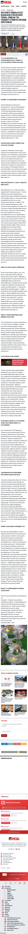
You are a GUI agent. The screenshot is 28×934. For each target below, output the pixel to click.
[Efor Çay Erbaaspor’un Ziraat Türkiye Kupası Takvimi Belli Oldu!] (7, 679)
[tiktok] (24, 883)
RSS (5, 874)
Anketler (7, 911)
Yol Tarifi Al (14, 815)
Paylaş (4, 54)
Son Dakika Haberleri (7, 862)
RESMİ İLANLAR (5, 6)
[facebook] (6, 883)
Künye (3, 867)
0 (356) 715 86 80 (6, 815)
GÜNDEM (23, 6)
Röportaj (7, 907)
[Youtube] (16, 849)
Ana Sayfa (7, 886)
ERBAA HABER (10, 10)
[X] (11, 849)
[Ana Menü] (26, 2)
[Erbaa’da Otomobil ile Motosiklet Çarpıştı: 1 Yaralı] (21, 708)
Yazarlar (7, 904)
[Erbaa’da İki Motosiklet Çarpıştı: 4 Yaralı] (21, 693)
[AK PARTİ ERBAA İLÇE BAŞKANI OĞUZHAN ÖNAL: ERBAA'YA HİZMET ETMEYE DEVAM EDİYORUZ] (14, 44)
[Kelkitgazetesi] (6, 2)
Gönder (4, 735)
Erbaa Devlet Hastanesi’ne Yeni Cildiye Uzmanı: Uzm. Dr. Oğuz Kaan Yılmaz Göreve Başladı (7, 700)
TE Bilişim (17, 878)
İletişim (8, 867)
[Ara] (24, 2)
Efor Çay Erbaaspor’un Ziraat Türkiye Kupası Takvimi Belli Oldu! (6, 684)
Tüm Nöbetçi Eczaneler (15, 832)
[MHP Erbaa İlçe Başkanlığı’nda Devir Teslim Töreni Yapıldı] (7, 708)
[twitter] (10, 883)
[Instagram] (14, 849)
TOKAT (12, 6)
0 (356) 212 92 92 (6, 822)
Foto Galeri (8, 900)
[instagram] (15, 883)
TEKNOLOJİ (10, 897)
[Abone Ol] (26, 54)
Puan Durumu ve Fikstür (8, 859)
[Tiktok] (19, 849)
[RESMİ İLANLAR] (26, 758)
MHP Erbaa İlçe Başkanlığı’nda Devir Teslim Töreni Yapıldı (6, 714)
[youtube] (20, 883)
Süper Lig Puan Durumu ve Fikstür (16, 925)
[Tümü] (26, 796)
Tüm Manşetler (6, 861)
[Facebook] (9, 849)
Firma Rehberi (8, 905)
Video (6, 902)
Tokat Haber (3, 933)
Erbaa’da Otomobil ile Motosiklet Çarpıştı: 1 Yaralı (20, 714)
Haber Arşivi (5, 864)
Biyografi (7, 909)
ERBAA (18, 6)
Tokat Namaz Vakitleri (7, 856)
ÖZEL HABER (10, 898)
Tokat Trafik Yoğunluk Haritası (9, 858)
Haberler (3, 10)
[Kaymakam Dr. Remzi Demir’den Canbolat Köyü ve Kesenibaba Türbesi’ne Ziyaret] (21, 679)
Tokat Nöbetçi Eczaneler (8, 853)
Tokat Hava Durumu (7, 854)
